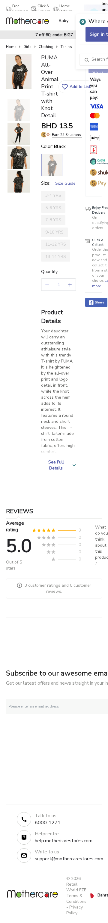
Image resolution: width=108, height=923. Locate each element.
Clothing (46, 46)
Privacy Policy (74, 910)
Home (11, 46)
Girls (27, 46)
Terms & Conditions (76, 898)
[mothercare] (30, 21)
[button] (76, 86)
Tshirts (66, 46)
